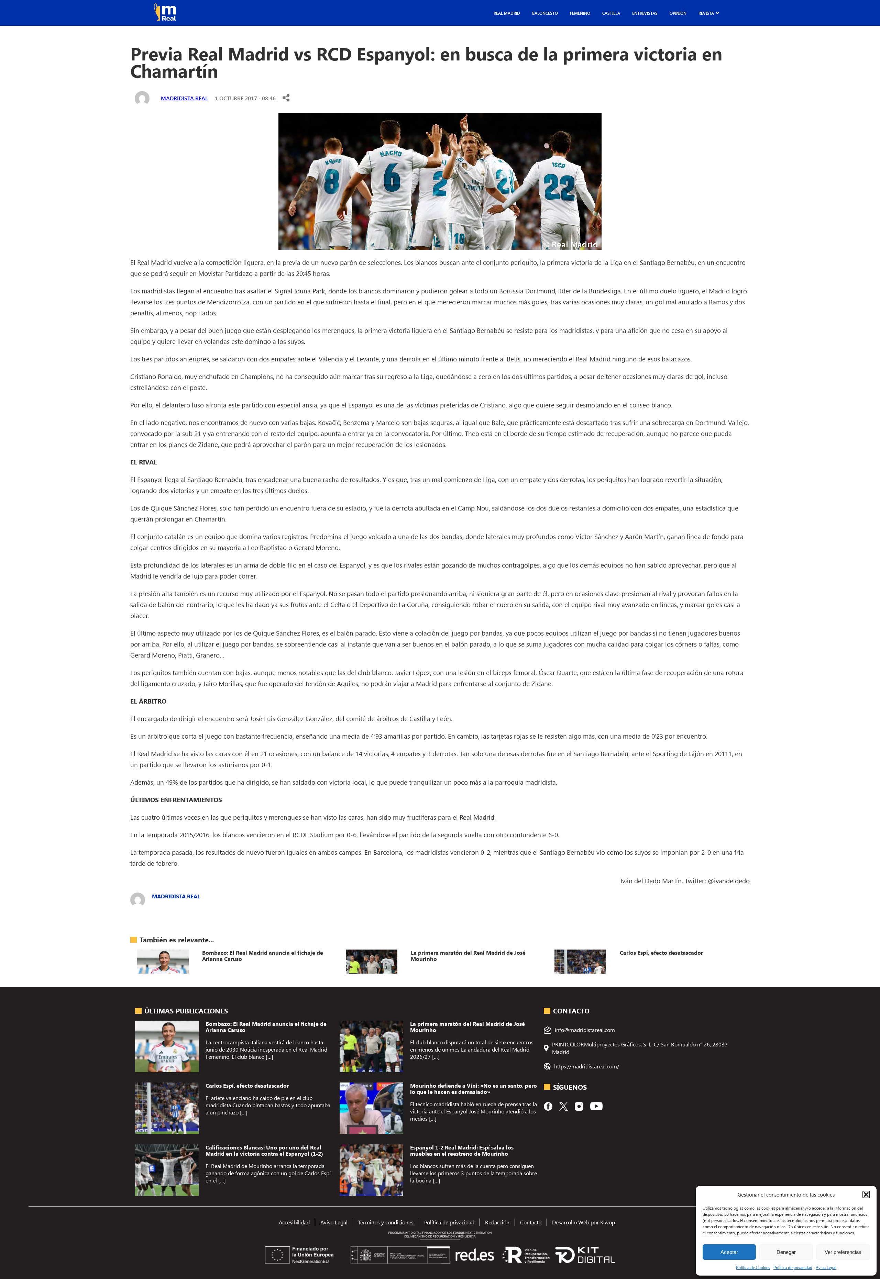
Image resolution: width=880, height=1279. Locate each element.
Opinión (678, 13)
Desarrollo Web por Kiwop (583, 1222)
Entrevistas (645, 13)
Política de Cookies (753, 1267)
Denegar (786, 1252)
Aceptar (729, 1252)
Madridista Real (184, 98)
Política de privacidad (792, 1267)
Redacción (497, 1222)
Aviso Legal (826, 1267)
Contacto (530, 1222)
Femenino (580, 13)
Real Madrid (507, 13)
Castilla (611, 13)
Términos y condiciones (386, 1222)
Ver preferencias (843, 1252)
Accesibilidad (294, 1222)
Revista (706, 13)
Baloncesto (545, 13)
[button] (866, 1194)
